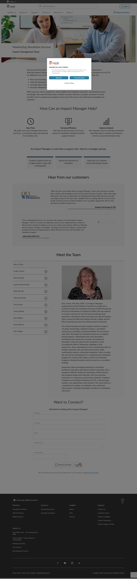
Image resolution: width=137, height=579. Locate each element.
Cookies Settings (69, 83)
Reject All (58, 78)
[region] (69, 74)
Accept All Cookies (79, 78)
